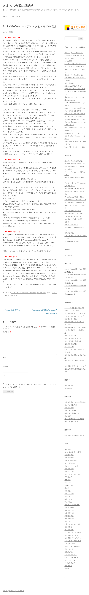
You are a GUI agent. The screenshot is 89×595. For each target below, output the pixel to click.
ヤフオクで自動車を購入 (73, 532)
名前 (4, 357)
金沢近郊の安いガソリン (73, 538)
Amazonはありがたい (12, 310)
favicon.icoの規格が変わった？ (75, 55)
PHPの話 (67, 483)
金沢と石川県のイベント (73, 338)
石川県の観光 (69, 458)
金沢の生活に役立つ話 (72, 474)
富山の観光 (68, 502)
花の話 (67, 488)
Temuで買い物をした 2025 (75, 147)
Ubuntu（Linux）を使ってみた (75, 119)
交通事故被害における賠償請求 (75, 402)
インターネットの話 (18, 293)
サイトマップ (16, 16)
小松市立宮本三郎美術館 (73, 211)
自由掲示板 (68, 255)
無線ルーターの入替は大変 (74, 75)
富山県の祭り (69, 530)
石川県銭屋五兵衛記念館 (73, 216)
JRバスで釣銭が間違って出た (74, 197)
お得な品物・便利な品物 (73, 541)
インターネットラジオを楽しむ (75, 313)
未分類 (67, 568)
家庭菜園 (68, 449)
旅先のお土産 (69, 549)
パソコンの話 (41, 293)
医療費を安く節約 (71, 319)
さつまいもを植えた (71, 225)
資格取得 (68, 480)
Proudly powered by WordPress (13, 591)
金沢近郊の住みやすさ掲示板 (74, 435)
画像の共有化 (69, 83)
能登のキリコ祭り (71, 336)
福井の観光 (68, 499)
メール (5, 366)
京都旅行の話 (69, 516)
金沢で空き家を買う (71, 422)
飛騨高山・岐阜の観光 (72, 505)
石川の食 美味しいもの (73, 410)
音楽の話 (68, 496)
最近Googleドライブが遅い (74, 53)
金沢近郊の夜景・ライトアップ (75, 366)
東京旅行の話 (69, 510)
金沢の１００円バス (71, 557)
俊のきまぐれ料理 (71, 405)
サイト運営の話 (30, 293)
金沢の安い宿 (69, 347)
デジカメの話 (69, 471)
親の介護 (68, 416)
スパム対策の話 (70, 563)
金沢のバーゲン (70, 560)
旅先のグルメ (69, 552)
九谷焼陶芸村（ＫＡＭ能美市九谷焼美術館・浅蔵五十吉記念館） (75, 191)
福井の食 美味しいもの (73, 413)
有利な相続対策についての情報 (75, 327)
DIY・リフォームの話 (72, 311)
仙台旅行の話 (69, 519)
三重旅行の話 (69, 455)
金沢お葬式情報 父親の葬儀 (74, 419)
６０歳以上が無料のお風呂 (74, 219)
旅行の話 (68, 521)
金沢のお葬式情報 (71, 344)
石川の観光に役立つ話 (72, 524)
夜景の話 (68, 491)
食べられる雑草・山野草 (73, 452)
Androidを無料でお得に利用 (74, 308)
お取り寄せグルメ (71, 555)
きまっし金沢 (69, 385)
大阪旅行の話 (69, 513)
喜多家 (67, 222)
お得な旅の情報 (70, 544)
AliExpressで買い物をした (73, 86)
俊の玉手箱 (68, 388)
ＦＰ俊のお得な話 (71, 460)
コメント (7, 332)
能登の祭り (68, 527)
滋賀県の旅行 (69, 507)
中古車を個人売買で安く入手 (74, 316)
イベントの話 (69, 494)
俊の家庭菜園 (69, 408)
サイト (5, 375)
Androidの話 (69, 485)
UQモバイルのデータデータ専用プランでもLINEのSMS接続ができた (75, 91)
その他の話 (68, 566)
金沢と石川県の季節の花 (73, 341)
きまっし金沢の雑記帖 (18, 5)
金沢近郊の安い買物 (71, 535)
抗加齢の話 (68, 477)
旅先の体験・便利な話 (72, 546)
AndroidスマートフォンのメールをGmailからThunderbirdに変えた (75, 136)
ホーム (5, 16)
